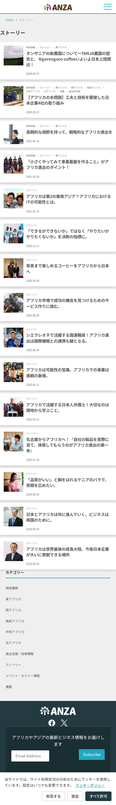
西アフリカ (13, 610)
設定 (75, 796)
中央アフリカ (15, 631)
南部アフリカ (15, 621)
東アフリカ (13, 599)
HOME (10, 20)
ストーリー (13, 664)
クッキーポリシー (90, 785)
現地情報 (12, 588)
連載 (9, 686)
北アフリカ (13, 642)
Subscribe (92, 754)
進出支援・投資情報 (20, 653)
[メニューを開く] (107, 7)
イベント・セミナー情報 (23, 675)
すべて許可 (98, 796)
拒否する (53, 796)
